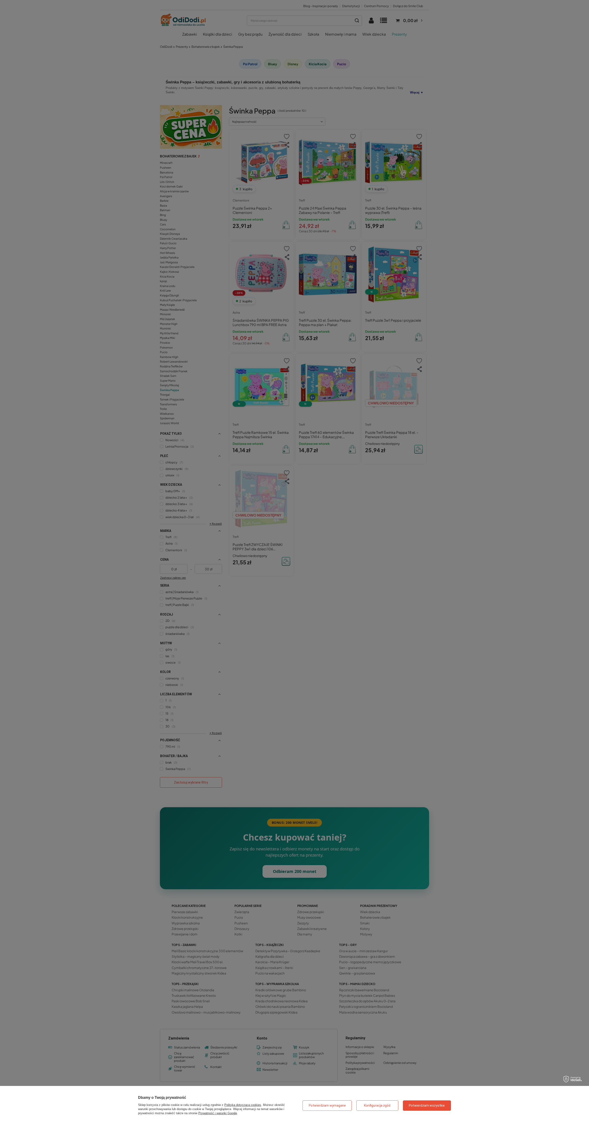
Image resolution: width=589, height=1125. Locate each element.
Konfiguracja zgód (377, 1105)
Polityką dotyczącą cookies (242, 1105)
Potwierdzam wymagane (327, 1105)
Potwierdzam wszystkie (427, 1105)
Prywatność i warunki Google (217, 1113)
